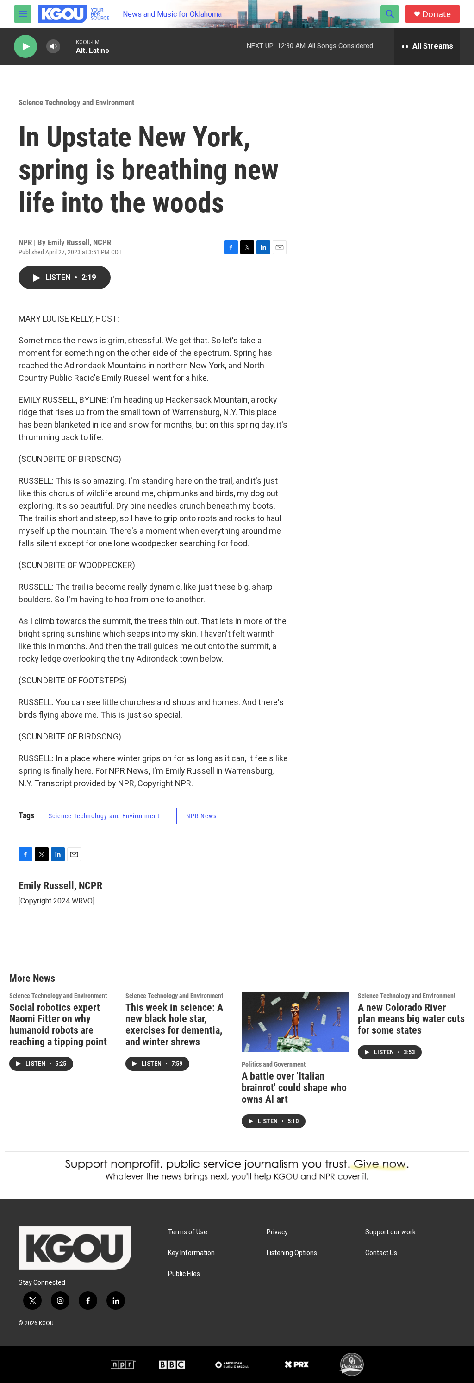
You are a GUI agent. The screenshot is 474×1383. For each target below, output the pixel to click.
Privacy (277, 1232)
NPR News (201, 816)
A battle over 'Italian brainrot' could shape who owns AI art (294, 1087)
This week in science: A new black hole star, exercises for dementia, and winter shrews (174, 1025)
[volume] (53, 46)
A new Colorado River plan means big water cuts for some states (411, 1019)
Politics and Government (274, 1064)
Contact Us (381, 1253)
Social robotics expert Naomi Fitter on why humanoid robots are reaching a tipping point (58, 1025)
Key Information (191, 1253)
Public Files (184, 1273)
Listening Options (292, 1253)
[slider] (68, 46)
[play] (25, 46)
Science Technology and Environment (76, 102)
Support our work (390, 1232)
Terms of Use (187, 1232)
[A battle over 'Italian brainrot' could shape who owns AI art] (295, 1022)
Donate (436, 14)
